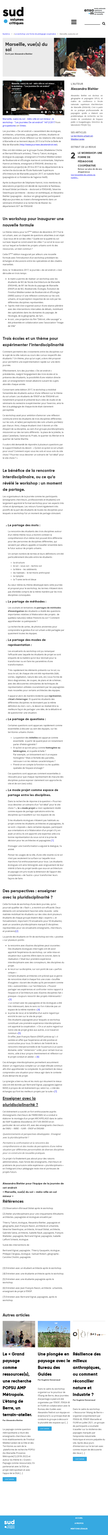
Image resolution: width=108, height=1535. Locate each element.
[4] (38, 1009)
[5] (19, 1033)
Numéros (6, 34)
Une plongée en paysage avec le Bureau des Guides (54, 1364)
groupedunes (9, 125)
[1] (52, 840)
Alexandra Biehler (84, 89)
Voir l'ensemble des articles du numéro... (83, 176)
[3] (10, 999)
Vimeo (23, 125)
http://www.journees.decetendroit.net (38, 144)
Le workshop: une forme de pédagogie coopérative (35, 34)
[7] (55, 1091)
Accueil (79, 1518)
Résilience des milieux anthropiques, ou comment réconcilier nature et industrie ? (87, 1374)
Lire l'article (9, 1479)
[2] (17, 931)
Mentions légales (79, 1529)
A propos (79, 1523)
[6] (37, 1056)
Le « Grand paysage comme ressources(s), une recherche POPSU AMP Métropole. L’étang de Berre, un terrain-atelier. (17, 1384)
